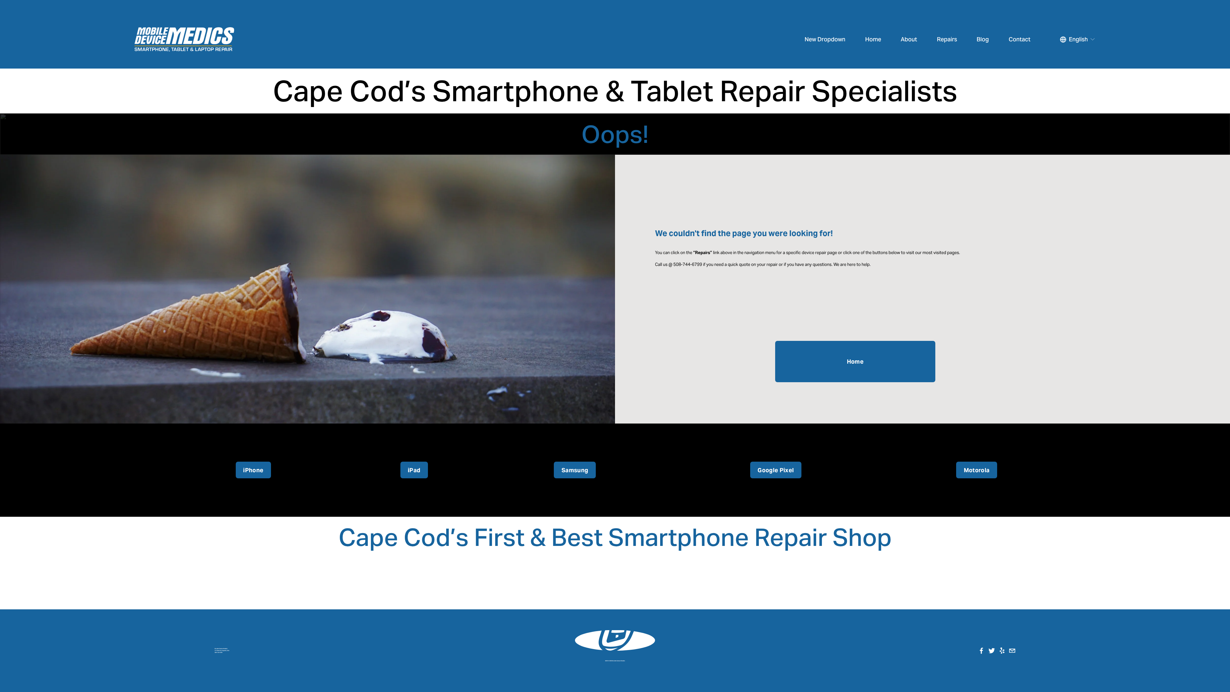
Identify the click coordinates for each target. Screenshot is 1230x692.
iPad (414, 470)
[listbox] (1077, 39)
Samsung (575, 470)
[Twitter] (991, 650)
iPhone (253, 470)
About (909, 39)
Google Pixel (776, 470)
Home (873, 39)
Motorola (977, 470)
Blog (983, 39)
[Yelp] (1002, 650)
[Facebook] (981, 650)
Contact (1019, 39)
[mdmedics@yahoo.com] (1012, 650)
